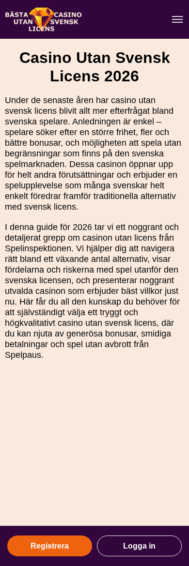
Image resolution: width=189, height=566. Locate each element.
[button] (172, 474)
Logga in (139, 546)
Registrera (50, 546)
